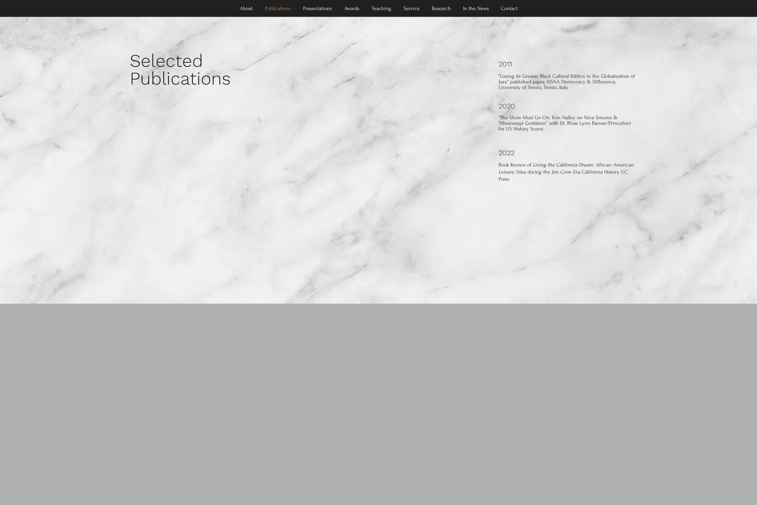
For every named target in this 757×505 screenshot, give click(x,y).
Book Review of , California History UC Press (566, 172)
